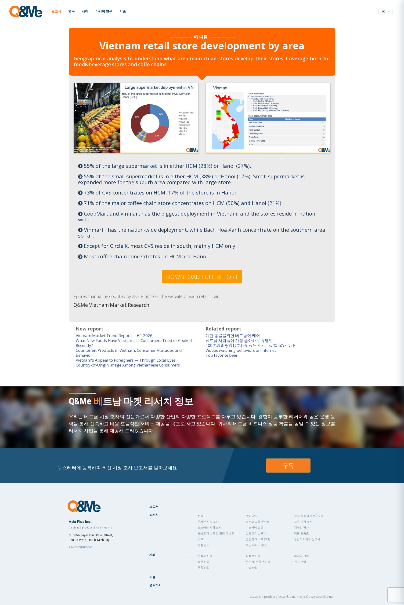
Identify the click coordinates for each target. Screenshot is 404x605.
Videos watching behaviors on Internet (241, 350)
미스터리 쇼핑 (254, 527)
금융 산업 (203, 567)
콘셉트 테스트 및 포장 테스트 (216, 533)
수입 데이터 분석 (256, 545)
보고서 (56, 11)
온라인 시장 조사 (208, 521)
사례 (85, 11)
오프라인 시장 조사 (209, 527)
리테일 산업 (301, 555)
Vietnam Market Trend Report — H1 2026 (114, 335)
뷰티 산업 (203, 561)
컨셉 (200, 515)
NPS (200, 539)
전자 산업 (300, 561)
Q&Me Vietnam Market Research (111, 305)
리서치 (154, 515)
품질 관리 (203, 545)
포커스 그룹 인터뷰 (258, 521)
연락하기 (155, 585)
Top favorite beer (222, 355)
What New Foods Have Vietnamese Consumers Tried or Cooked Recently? (134, 343)
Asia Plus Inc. (324, 597)
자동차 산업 (205, 555)
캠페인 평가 (301, 527)
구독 (288, 465)
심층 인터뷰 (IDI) (256, 533)
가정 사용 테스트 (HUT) (308, 515)
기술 (122, 11)
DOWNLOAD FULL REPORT (202, 277)
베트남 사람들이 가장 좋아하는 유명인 (239, 340)
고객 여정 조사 (303, 521)
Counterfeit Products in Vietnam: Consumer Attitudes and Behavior (129, 353)
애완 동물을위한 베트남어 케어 (233, 335)
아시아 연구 (103, 11)
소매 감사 (252, 515)
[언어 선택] (385, 11)
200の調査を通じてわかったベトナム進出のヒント (251, 345)
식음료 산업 (253, 555)
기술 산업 (252, 567)
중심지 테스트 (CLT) (258, 539)
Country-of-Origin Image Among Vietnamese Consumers (128, 365)
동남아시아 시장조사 (307, 539)
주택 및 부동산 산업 (258, 561)
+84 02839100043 (80, 547)
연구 (71, 11)
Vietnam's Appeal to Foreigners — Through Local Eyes (126, 360)
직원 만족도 (301, 533)
